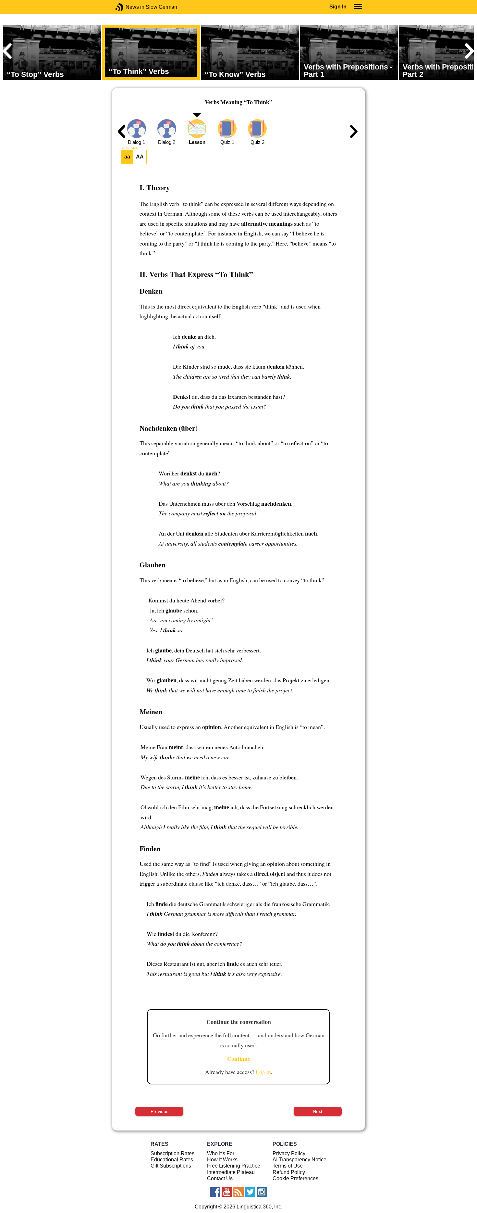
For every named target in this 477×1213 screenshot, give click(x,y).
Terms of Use (288, 1166)
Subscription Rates (172, 1153)
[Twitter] (250, 1192)
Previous (159, 1111)
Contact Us (220, 1178)
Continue (238, 1058)
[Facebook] (215, 1192)
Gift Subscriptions (171, 1166)
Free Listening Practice (233, 1166)
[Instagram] (262, 1192)
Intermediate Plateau (231, 1172)
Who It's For (220, 1153)
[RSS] (238, 1192)
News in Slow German (129, 7)
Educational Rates (172, 1159)
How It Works (222, 1159)
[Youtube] (227, 1192)
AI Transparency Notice (299, 1159)
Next (317, 1111)
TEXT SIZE (129, 148)
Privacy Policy (289, 1153)
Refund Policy (289, 1172)
